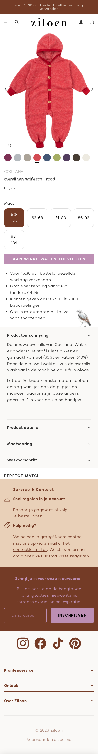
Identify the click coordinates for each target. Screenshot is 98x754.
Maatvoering (19, 444)
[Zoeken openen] (16, 21)
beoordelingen (25, 305)
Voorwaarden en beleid (49, 739)
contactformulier (30, 549)
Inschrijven (72, 615)
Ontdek (11, 685)
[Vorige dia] (4, 90)
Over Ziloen (15, 700)
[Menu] (6, 22)
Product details (22, 428)
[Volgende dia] (94, 90)
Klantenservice (19, 670)
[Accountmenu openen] (80, 21)
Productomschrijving (28, 335)
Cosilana (14, 171)
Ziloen (56, 730)
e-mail (50, 543)
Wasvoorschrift (22, 460)
